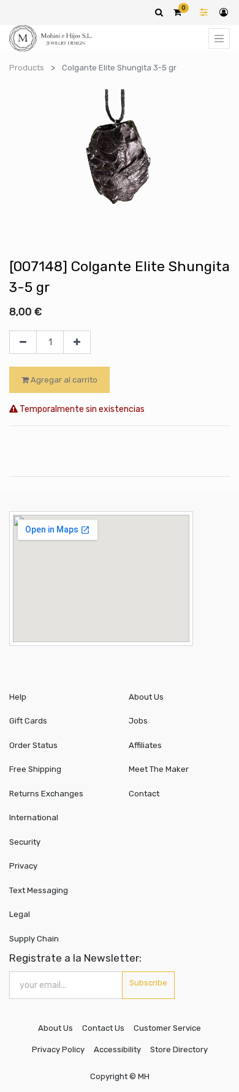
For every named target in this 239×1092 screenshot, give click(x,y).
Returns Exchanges (46, 793)
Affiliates (145, 745)
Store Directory (179, 1049)
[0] (177, 12)
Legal (19, 914)
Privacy (23, 865)
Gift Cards (28, 720)
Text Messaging (38, 890)
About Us (146, 696)
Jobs (138, 720)
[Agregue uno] (77, 342)
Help (17, 696)
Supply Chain (34, 938)
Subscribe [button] (148, 982)
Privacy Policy (58, 1049)
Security (24, 842)
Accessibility (117, 1049)
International (33, 817)
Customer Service (167, 1028)
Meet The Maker (159, 769)
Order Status (33, 745)
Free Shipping (35, 769)
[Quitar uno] (23, 342)
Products (26, 67)
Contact (144, 793)
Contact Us (103, 1028)
